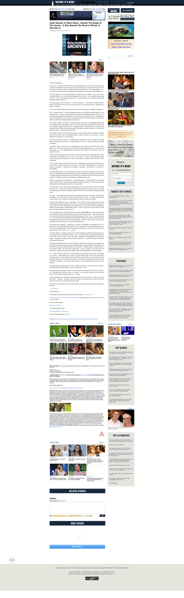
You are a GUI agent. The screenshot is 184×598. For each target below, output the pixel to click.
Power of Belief (82, 4)
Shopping (124, 4)
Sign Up (132, 2)
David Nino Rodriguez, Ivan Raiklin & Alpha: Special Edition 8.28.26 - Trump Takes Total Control (120, 364)
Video (107, 4)
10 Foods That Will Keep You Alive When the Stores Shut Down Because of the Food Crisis (121, 440)
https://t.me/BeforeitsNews (115, 152)
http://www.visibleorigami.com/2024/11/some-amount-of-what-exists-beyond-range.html (76, 319)
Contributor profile (63, 17)
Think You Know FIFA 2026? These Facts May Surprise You (58, 340)
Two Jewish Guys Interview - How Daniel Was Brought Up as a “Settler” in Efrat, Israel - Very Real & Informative (121, 454)
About (57, 568)
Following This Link (56, 426)
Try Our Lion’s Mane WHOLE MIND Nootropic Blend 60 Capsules (66, 388)
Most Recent (117, 4)
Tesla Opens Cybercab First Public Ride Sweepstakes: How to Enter (119, 479)
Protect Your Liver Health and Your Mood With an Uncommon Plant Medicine (121, 469)
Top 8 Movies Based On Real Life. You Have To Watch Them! (58, 479)
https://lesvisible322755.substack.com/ (59, 311)
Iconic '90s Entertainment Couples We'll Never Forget (75, 340)
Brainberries (53, 338)
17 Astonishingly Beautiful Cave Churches (125, 339)
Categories (129, 4)
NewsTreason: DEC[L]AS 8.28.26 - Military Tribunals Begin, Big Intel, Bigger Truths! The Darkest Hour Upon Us (120, 217)
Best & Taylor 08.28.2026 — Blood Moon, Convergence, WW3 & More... (119, 285)
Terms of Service (92, 568)
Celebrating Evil (113, 483)
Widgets (126, 568)
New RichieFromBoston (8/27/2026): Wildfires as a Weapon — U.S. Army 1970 (121, 353)
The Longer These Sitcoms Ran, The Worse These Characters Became (120, 126)
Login (128, 2)
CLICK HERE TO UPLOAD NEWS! (127, 19)
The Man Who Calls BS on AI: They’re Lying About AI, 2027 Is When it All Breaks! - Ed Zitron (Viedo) (120, 401)
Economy (63, 4)
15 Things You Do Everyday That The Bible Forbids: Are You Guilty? (114, 339)
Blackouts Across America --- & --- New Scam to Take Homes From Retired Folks (120, 249)
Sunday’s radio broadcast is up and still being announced (64, 297)
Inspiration (99, 4)
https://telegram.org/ (128, 147)
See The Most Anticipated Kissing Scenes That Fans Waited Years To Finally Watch (121, 90)
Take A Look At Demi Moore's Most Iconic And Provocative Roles (121, 72)
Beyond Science (74, 4)
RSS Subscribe (118, 568)
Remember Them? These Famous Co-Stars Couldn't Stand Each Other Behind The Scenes (95, 461)
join (57, 369)
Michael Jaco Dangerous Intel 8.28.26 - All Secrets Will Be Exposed (120, 233)
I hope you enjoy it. (88, 294)
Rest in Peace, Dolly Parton (116, 444)
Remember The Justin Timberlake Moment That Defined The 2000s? (119, 428)
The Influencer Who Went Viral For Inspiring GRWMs (76, 479)
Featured (58, 4)
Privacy (84, 568)
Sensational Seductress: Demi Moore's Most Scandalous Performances (95, 479)
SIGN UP (114, 170)
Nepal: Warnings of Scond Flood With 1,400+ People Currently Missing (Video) (120, 280)
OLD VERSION (127, 10)
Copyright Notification (105, 568)
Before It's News (65, 2)
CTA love (52, 355)
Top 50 (111, 4)
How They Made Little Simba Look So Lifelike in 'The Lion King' (93, 358)
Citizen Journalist (84, 375)
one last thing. (54, 288)
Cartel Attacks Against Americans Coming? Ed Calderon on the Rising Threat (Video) (121, 275)
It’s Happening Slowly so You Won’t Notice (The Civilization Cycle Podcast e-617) (120, 449)
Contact (78, 568)
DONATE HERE (113, 11)
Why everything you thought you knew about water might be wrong (58, 358)
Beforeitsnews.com (62, 9)
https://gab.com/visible (55, 305)
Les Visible (67, 314)
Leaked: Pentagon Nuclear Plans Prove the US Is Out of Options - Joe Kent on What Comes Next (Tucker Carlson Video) (120, 316)
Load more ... (77, 546)
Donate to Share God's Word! (121, 47)
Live (104, 4)
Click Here (63, 375)
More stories (70, 17)
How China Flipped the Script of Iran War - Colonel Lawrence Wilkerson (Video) (120, 390)
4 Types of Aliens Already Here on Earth (119, 465)
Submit (121, 183)
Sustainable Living (91, 4)
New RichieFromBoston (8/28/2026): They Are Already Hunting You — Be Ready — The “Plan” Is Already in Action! (121, 223)
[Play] (121, 30)
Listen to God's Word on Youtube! (121, 44)
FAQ (73, 568)
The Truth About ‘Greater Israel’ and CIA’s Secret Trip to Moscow (119, 395)
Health (67, 4)
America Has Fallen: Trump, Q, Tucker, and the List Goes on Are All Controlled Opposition (121, 271)
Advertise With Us (65, 568)
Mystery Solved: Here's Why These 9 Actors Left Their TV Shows (120, 108)
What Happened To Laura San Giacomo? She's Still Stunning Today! (76, 358)
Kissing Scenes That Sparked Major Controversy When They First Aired (94, 341)
